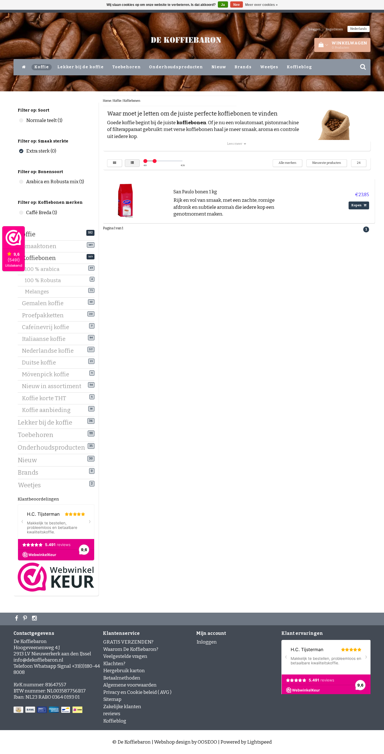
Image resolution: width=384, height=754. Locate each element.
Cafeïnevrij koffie (47, 327)
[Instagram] (35, 618)
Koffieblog (299, 67)
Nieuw (218, 67)
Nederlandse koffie (50, 350)
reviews (111, 714)
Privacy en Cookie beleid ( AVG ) (137, 692)
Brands (243, 67)
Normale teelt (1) (21, 120)
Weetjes (269, 67)
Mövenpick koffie (47, 374)
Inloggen (314, 29)
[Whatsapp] (25, 618)
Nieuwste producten (326, 163)
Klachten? (114, 664)
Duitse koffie (41, 362)
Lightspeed (259, 742)
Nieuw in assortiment (53, 386)
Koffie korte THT (46, 398)
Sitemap (112, 699)
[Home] (24, 67)
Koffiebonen (41, 258)
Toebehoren (126, 67)
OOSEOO (207, 742)
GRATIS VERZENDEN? (128, 642)
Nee (236, 5)
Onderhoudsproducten (176, 67)
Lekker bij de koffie (80, 67)
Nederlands (358, 29)
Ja (223, 5)
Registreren (334, 29)
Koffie (41, 67)
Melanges (40, 292)
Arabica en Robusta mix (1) (21, 182)
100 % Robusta (46, 280)
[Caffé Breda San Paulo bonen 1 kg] (125, 200)
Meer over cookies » (261, 5)
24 (358, 163)
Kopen (356, 205)
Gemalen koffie (45, 303)
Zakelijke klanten (122, 707)
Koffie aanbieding (48, 410)
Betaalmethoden (121, 678)
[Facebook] (17, 618)
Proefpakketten (45, 315)
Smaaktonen (41, 246)
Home (107, 101)
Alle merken (287, 163)
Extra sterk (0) (21, 151)
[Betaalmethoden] (48, 710)
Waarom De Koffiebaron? (130, 649)
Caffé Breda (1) (21, 212)
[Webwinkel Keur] (56, 577)
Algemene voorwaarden (130, 685)
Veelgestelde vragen (125, 656)
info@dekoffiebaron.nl (38, 660)
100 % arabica (46, 269)
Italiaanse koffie (46, 339)
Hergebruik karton (124, 671)
